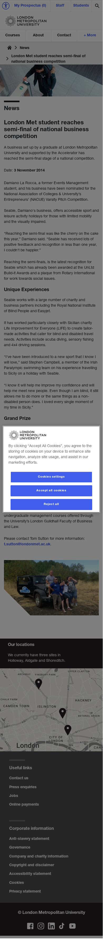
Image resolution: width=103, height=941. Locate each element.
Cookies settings (51, 477)
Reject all (51, 504)
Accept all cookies (51, 490)
